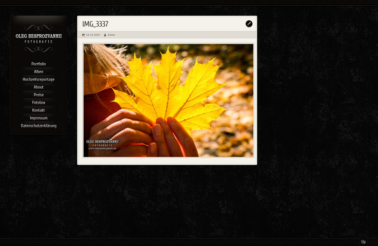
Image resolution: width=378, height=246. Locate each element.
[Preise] (38, 94)
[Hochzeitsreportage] (38, 78)
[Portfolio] (38, 63)
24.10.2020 (93, 34)
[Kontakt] (38, 109)
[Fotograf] (38, 51)
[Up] (363, 239)
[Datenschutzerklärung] (38, 125)
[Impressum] (38, 117)
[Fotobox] (38, 102)
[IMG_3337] (168, 101)
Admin (111, 34)
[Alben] (38, 71)
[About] (38, 86)
